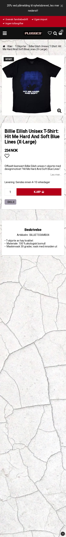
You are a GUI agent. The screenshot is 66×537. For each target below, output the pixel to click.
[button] (50, 33)
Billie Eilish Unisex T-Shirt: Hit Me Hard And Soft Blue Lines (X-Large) (32, 48)
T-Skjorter (20, 46)
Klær (10, 46)
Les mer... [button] (56, 174)
